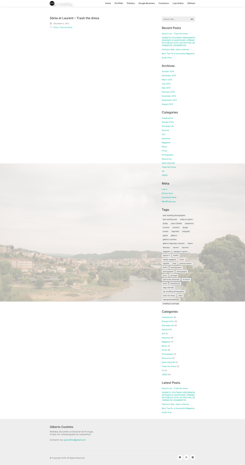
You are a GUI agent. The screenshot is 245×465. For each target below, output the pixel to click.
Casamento (189, 223)
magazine (166, 251)
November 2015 (169, 75)
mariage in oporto (181, 251)
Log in (164, 189)
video (180, 296)
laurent (176, 247)
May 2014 (166, 88)
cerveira (166, 227)
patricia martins (186, 263)
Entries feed (167, 193)
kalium (190, 243)
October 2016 (168, 71)
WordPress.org (168, 201)
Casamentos (167, 118)
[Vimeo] (192, 457)
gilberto (174, 235)
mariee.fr (166, 255)
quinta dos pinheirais (171, 279)
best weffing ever (170, 219)
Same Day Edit (168, 163)
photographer (176, 267)
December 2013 (169, 96)
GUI (163, 134)
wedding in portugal (171, 303)
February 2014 (168, 92)
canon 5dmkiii (176, 223)
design (185, 227)
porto (165, 275)
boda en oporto (186, 219)
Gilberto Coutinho (169, 239)
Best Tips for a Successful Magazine (178, 53)
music (181, 259)
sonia (165, 284)
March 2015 (167, 79)
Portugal (173, 275)
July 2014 (166, 83)
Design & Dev (168, 122)
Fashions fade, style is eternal (175, 49)
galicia (165, 235)
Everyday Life (168, 126)
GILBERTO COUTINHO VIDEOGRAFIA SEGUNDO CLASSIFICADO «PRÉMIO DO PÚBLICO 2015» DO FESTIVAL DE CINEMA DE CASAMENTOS (178, 41)
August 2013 (167, 104)
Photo (55, 27)
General (165, 130)
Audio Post (167, 57)
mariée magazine (169, 259)
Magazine (166, 142)
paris (174, 263)
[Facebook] (179, 457)
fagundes (175, 231)
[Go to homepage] (52, 3)
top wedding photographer (173, 291)
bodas (165, 223)
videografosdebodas (171, 299)
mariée (176, 255)
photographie (168, 271)
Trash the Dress (65, 27)
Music (164, 146)
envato (165, 231)
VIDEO (165, 175)
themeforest (175, 284)
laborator (166, 247)
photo (165, 267)
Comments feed (169, 197)
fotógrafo (186, 231)
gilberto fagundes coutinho (174, 243)
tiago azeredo (168, 287)
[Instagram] (186, 457)
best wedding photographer (174, 215)
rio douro (186, 279)
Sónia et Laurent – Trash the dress (74, 18)
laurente (185, 247)
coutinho (175, 227)
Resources (167, 159)
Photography (167, 155)
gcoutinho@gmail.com (75, 440)
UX (163, 171)
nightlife (166, 263)
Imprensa (166, 138)
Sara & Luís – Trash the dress (175, 33)
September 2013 (169, 100)
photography (182, 271)
